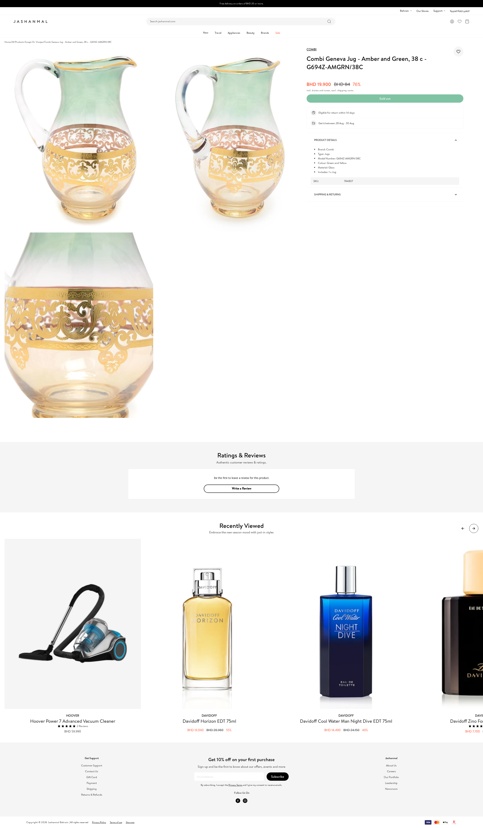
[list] (244, 636)
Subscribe (277, 776)
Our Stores (422, 11)
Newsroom (391, 789)
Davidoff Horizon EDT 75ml (209, 721)
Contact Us (91, 771)
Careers (391, 771)
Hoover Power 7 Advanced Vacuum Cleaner (72, 721)
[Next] (473, 528)
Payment (92, 783)
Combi (312, 49)
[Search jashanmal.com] (329, 21)
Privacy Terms (235, 785)
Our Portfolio (391, 777)
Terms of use (116, 822)
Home (8, 42)
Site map (130, 822)
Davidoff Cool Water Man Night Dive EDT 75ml (346, 721)
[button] (467, 21)
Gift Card (91, 777)
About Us (391, 765)
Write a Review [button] (241, 488)
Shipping (92, 789)
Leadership (391, 783)
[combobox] (240, 21)
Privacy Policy (99, 822)
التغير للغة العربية (459, 11)
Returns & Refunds (91, 795)
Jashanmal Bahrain (58, 822)
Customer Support (91, 765)
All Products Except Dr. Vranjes (27, 42)
